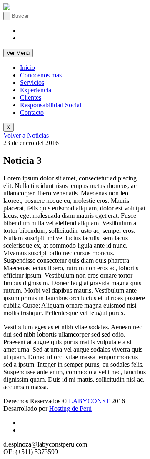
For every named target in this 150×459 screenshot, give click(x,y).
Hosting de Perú (70, 408)
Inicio (27, 67)
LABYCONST (89, 401)
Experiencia (35, 90)
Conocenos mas (41, 75)
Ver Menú (18, 53)
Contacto (32, 112)
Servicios (32, 82)
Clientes (30, 97)
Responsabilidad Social (50, 105)
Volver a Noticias (26, 135)
